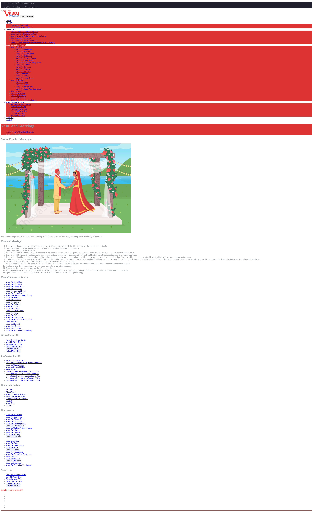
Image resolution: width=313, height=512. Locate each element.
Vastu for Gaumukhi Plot (15, 365)
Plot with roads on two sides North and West (23, 380)
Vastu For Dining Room (25, 54)
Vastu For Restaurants (24, 87)
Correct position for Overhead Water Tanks (22, 371)
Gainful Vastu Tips (18, 113)
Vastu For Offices (22, 85)
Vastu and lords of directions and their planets (28, 36)
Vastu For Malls (22, 82)
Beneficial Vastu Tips (19, 111)
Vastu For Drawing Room (26, 58)
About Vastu (11, 29)
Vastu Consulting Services (16, 45)
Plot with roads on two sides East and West (22, 374)
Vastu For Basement (23, 67)
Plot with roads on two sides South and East (23, 378)
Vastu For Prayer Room (25, 60)
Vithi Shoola (11, 369)
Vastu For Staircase (23, 71)
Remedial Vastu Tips (19, 109)
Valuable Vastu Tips (18, 107)
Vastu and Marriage (18, 96)
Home (8, 21)
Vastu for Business (18, 80)
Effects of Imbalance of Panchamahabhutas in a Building (33, 43)
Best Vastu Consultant (19, 25)
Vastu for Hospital (18, 93)
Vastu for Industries (18, 98)
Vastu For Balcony (23, 69)
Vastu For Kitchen (23, 65)
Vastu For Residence (19, 47)
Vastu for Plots (16, 91)
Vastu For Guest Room (24, 78)
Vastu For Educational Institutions (24, 100)
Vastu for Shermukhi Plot (15, 367)
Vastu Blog (10, 118)
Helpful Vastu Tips (18, 115)
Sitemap (9, 405)
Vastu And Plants (22, 74)
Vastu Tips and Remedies (15, 102)
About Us (9, 23)
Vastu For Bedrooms (24, 51)
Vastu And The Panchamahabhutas (24, 40)
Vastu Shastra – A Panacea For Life (24, 32)
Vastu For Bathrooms (24, 56)
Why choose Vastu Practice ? (22, 27)
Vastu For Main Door (24, 49)
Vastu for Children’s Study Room (28, 62)
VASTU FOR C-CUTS (15, 360)
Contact (9, 120)
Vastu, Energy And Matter (21, 38)
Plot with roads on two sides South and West (23, 376)
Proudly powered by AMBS (12, 490)
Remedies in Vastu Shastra (21, 104)
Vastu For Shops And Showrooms (29, 89)
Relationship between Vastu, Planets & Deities (24, 363)
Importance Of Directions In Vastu (24, 34)
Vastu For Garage (22, 76)
